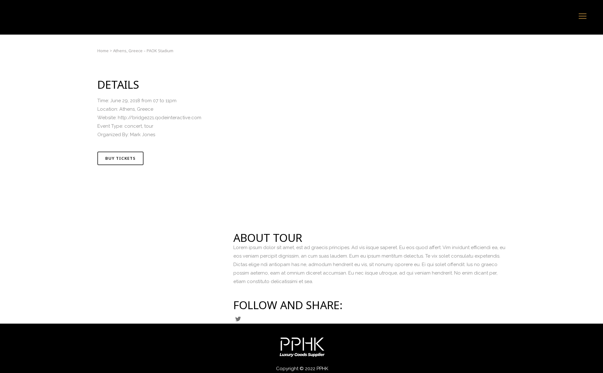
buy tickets (120, 158)
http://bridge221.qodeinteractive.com (159, 117)
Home (103, 50)
